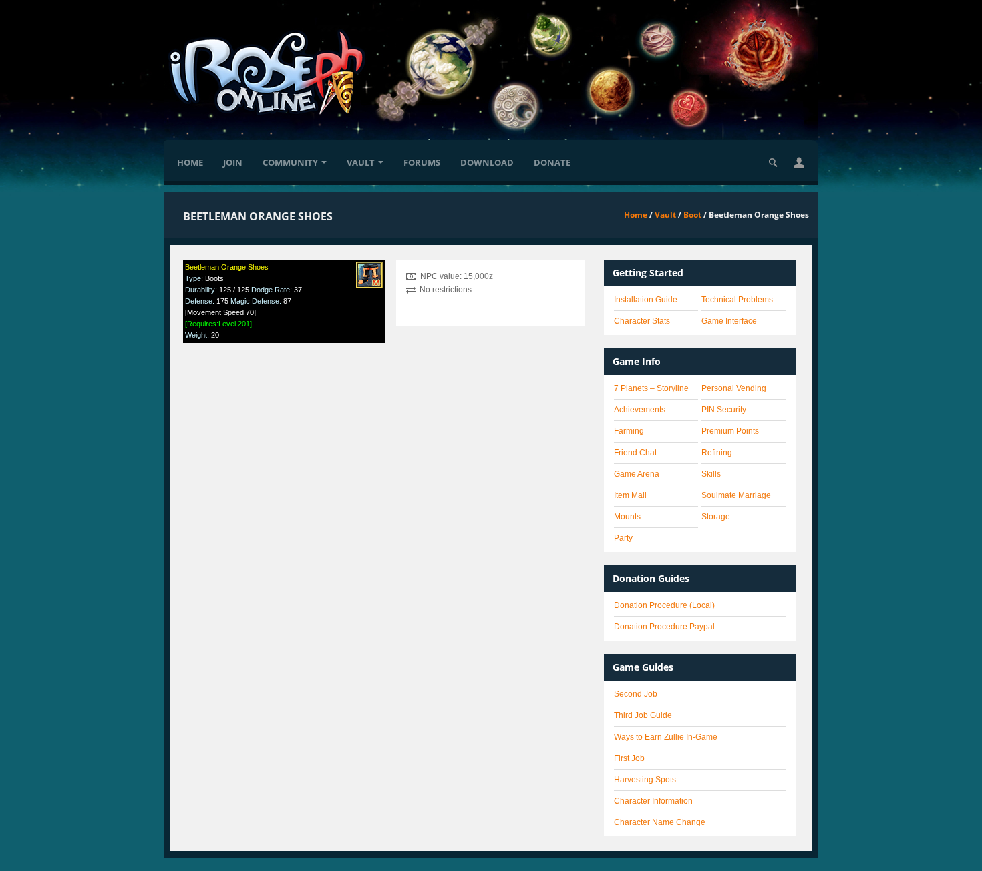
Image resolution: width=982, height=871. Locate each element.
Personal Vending (733, 388)
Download (487, 162)
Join (232, 162)
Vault (361, 162)
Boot (692, 214)
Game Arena (636, 474)
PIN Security (723, 409)
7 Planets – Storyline (651, 388)
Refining (716, 452)
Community (290, 162)
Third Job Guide (643, 715)
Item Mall (630, 495)
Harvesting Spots (645, 779)
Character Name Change (659, 822)
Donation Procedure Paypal (664, 626)
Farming (629, 431)
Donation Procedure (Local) (664, 605)
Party (623, 538)
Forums (421, 162)
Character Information (653, 801)
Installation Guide (645, 299)
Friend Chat (635, 452)
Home (190, 162)
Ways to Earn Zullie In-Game (665, 737)
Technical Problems (737, 299)
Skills (711, 474)
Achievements (639, 409)
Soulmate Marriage (736, 495)
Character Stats (642, 321)
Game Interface (729, 321)
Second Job (635, 694)
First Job (629, 758)
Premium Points (730, 431)
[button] (799, 162)
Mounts (627, 516)
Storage (715, 516)
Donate (552, 162)
